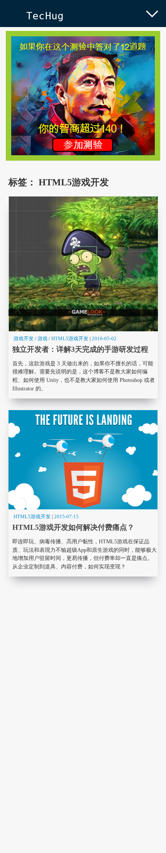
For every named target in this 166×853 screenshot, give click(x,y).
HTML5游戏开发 (69, 338)
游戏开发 (24, 338)
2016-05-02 (104, 338)
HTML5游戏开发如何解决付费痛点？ (83, 493)
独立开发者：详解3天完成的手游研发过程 (83, 297)
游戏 (42, 338)
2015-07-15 (66, 516)
